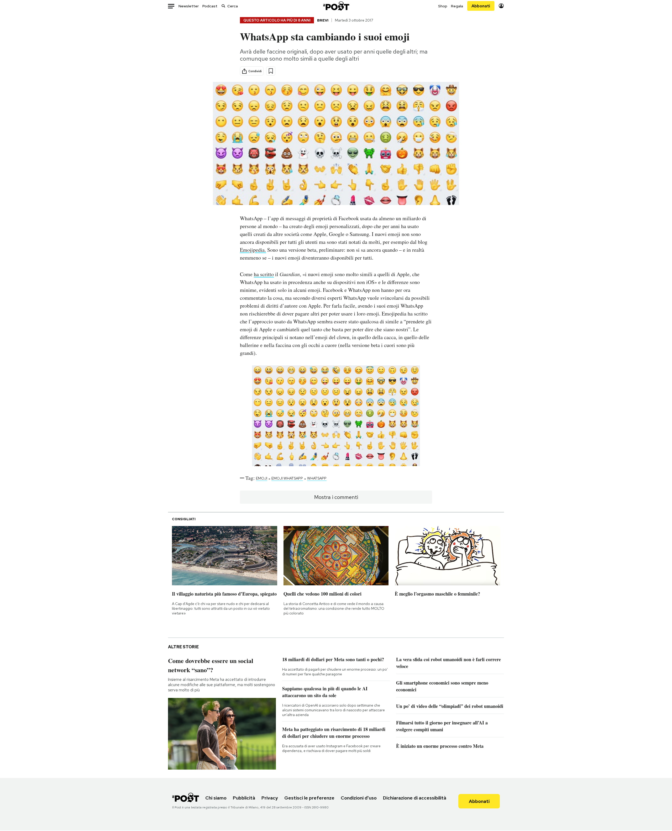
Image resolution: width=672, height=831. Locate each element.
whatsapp (317, 478)
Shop (442, 6)
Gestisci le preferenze (309, 798)
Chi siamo (216, 798)
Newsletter (188, 6)
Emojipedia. (253, 249)
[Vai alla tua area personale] (501, 6)
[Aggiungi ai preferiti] (270, 71)
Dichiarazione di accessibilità (414, 798)
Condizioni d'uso (359, 798)
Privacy (269, 798)
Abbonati (480, 6)
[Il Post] (336, 5)
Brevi (322, 20)
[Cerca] (223, 6)
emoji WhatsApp (287, 478)
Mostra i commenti (336, 497)
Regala (457, 6)
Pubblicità (244, 798)
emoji (261, 478)
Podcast (209, 6)
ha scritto (264, 274)
